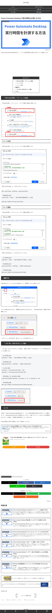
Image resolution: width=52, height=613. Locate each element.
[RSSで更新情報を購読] (26, 496)
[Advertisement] (26, 65)
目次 (24, 78)
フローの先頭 (20, 83)
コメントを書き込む (26, 595)
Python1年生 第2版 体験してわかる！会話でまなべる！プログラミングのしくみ (28, 437)
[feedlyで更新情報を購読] (38, 493)
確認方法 (17, 87)
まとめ (17, 91)
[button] (34, 486)
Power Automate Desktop (6, 476)
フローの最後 (20, 85)
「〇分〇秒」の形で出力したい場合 (23, 89)
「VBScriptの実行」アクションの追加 (24, 81)
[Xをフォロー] (13, 493)
